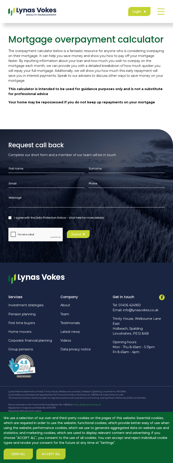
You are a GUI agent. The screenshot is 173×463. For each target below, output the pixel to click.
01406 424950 (129, 305)
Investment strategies (25, 305)
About (65, 305)
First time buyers (21, 323)
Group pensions (20, 349)
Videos (65, 340)
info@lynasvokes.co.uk (140, 310)
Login (136, 11)
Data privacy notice (75, 349)
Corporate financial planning (30, 340)
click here (75, 218)
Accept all (51, 454)
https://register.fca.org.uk (87, 404)
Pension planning (22, 314)
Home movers (19, 332)
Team (64, 314)
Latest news (70, 332)
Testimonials (70, 323)
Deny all (18, 454)
